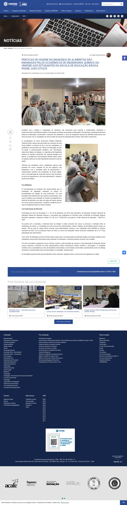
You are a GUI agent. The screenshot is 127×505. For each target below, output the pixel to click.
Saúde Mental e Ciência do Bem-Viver (50, 362)
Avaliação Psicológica (45, 338)
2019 (44, 407)
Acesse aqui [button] (65, 502)
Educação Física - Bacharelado (12, 352)
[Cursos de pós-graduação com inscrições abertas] (63, 301)
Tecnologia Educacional (10, 385)
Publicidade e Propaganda (11, 381)
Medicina (6, 372)
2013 (44, 417)
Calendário (102, 342)
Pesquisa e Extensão (19, 11)
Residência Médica (104, 360)
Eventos (101, 350)
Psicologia (7, 379)
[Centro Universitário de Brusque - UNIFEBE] (15, 4)
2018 (44, 409)
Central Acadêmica (66, 4)
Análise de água (8, 399)
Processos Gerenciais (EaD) (12, 387)
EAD (24, 16)
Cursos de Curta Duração (106, 346)
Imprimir (114, 261)
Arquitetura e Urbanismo (11, 340)
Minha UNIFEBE (79, 4)
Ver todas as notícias (63, 321)
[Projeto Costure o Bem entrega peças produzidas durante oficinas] (101, 301)
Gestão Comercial (9, 368)
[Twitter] (10, 141)
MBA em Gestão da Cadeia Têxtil (48, 356)
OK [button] (123, 502)
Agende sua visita (31, 403)
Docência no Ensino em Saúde (48, 348)
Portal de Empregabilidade (11, 405)
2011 (44, 421)
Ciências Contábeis (9, 342)
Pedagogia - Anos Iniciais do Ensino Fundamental (18, 375)
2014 (44, 415)
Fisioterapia (7, 366)
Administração (8, 338)
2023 (44, 405)
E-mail (89, 4)
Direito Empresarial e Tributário (48, 346)
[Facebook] (10, 138)
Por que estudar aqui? (105, 358)
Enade (101, 348)
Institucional (89, 11)
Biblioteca (102, 338)
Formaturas (102, 352)
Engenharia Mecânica (10, 362)
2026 (44, 399)
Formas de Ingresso (105, 354)
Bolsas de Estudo (35, 11)
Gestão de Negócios (44, 352)
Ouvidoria (96, 4)
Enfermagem (8, 356)
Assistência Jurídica (9, 403)
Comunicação (30, 401)
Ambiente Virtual (53, 4)
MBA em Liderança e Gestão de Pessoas (51, 358)
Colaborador (15, 16)
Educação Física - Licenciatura (12, 354)
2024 (44, 403)
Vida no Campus (66, 11)
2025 (44, 401)
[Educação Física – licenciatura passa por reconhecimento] (26, 301)
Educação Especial (9, 350)
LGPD (27, 407)
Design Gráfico (8, 346)
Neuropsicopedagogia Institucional (49, 360)
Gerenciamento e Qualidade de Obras (50, 350)
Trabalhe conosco (31, 399)
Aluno (6, 16)
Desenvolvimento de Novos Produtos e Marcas (52, 342)
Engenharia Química (10, 364)
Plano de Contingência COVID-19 (108, 356)
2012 (44, 419)
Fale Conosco (101, 11)
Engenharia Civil (8, 358)
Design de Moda (8, 344)
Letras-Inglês (7, 370)
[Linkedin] (10, 145)
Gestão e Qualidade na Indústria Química (51, 354)
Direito (6, 348)
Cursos (6, 11)
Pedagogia (7, 373)
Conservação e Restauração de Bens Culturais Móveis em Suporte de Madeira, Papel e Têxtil (66, 340)
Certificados (102, 344)
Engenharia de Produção (11, 360)
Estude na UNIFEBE (51, 11)
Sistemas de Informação (11, 383)
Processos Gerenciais (10, 377)
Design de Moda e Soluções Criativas (49, 344)
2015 (44, 413)
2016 (44, 411)
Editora (6, 401)
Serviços (78, 11)
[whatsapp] (10, 149)
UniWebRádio (103, 362)
